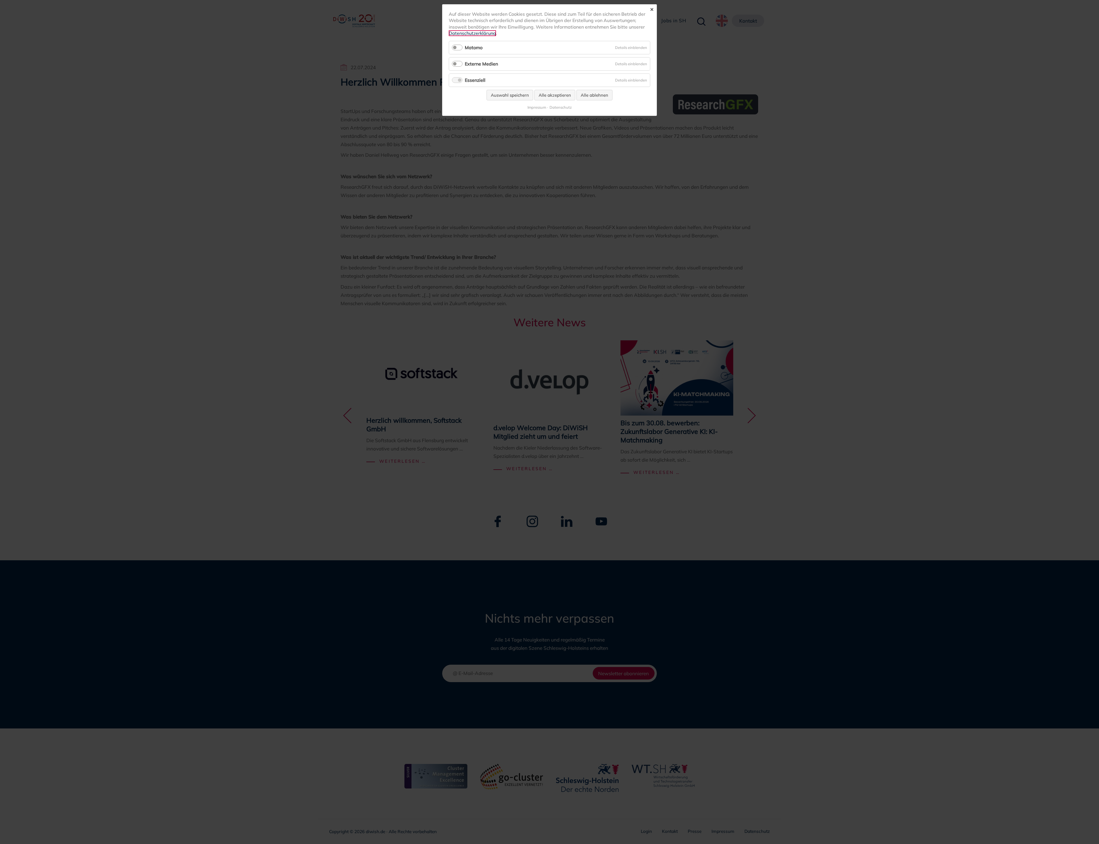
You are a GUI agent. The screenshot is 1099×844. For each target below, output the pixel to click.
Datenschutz (561, 107)
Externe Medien (481, 64)
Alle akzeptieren (555, 95)
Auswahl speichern (510, 95)
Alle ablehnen (594, 95)
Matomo (474, 47)
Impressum (536, 107)
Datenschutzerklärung (472, 33)
